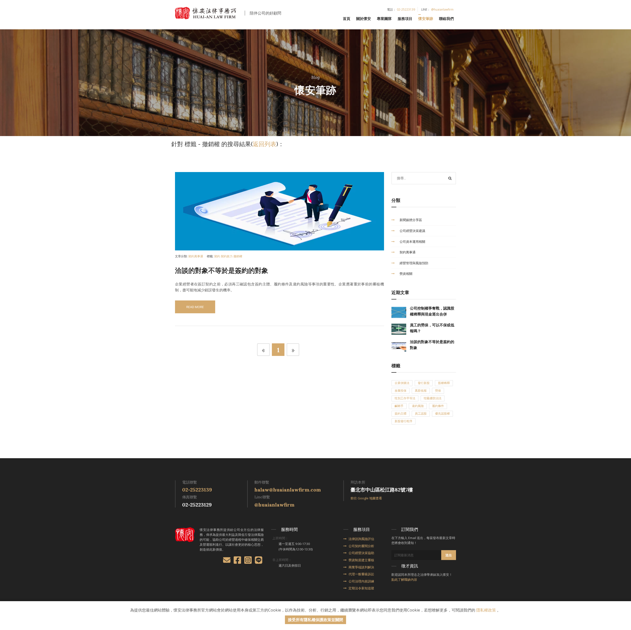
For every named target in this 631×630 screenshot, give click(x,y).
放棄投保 (400, 390)
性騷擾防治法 (432, 398)
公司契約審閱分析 (361, 546)
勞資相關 (406, 273)
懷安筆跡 (425, 18)
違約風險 (418, 406)
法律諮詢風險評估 (361, 539)
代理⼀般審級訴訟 (361, 574)
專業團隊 (384, 18)
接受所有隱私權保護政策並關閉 (315, 619)
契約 (217, 256)
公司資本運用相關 (412, 241)
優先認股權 (442, 413)
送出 (448, 555)
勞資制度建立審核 (361, 560)
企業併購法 (402, 383)
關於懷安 (363, 18)
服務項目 (405, 18)
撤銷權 (237, 256)
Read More (195, 307)
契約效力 (227, 256)
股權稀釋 (444, 383)
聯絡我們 (446, 18)
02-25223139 (406, 9)
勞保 (438, 390)
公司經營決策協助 (361, 553)
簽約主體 (400, 413)
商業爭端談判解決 (361, 567)
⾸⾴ (346, 18)
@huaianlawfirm (442, 9)
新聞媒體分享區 (411, 220)
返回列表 (264, 144)
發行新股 (424, 383)
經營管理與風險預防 (414, 263)
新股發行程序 (403, 421)
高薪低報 (421, 390)
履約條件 (438, 406)
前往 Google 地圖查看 (366, 498)
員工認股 (421, 413)
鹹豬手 (399, 406)
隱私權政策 (486, 610)
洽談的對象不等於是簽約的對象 (221, 270)
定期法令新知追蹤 (361, 588)
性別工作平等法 (405, 398)
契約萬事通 (195, 256)
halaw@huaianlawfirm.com (287, 490)
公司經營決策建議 (412, 230)
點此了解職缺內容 (404, 579)
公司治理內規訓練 (361, 581)
